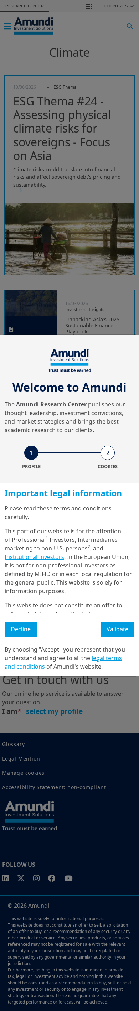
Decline (21, 629)
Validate (117, 629)
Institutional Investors (34, 557)
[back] (119, 541)
